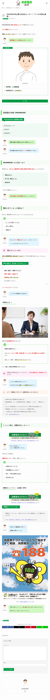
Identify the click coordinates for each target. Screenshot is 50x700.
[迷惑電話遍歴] (25, 3)
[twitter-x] (25, 691)
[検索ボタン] (46, 3)
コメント (6, 645)
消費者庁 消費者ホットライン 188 (27, 601)
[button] (7, 627)
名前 (4, 662)
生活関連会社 (6, 18)
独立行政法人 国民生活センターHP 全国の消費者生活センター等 (25, 440)
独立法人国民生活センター (14, 414)
